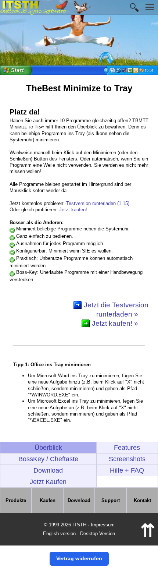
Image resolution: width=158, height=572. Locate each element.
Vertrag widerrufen (79, 558)
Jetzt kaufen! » (115, 323)
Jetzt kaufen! (73, 209)
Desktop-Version (97, 533)
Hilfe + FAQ (127, 470)
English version (59, 533)
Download (48, 470)
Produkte (16, 500)
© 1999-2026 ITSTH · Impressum (79, 524)
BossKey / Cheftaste (48, 459)
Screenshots (127, 459)
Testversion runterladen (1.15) (97, 203)
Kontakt (142, 500)
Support (110, 500)
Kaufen (47, 500)
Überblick (48, 447)
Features (127, 447)
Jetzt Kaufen (48, 482)
